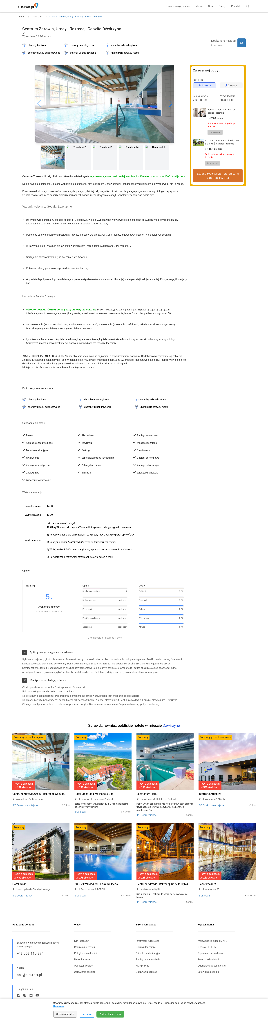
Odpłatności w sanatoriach (212, 965)
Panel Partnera (82, 959)
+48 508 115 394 (30, 953)
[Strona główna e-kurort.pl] (28, 6)
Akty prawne (142, 965)
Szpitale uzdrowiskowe (210, 953)
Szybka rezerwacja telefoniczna (218, 175)
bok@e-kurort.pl (29, 975)
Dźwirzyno (37, 16)
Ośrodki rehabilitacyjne (148, 953)
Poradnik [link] (236, 6)
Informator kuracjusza (147, 940)
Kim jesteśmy (81, 940)
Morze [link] (199, 6)
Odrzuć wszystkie (65, 1014)
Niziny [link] (222, 6)
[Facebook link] (18, 995)
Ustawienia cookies (84, 971)
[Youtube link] (37, 995)
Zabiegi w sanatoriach (148, 959)
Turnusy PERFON (207, 947)
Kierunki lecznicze (146, 947)
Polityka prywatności (85, 953)
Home (22, 16)
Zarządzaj (87, 1014)
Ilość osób (198, 80)
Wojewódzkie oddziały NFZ (213, 940)
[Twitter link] (31, 995)
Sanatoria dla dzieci (208, 959)
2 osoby (233, 85)
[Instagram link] (25, 995)
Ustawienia (58, 1006)
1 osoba (206, 85)
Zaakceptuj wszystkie (110, 1014)
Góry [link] (210, 6)
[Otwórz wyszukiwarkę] (246, 6)
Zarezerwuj (215, 132)
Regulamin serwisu (84, 947)
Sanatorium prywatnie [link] (178, 6)
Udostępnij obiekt (83, 965)
